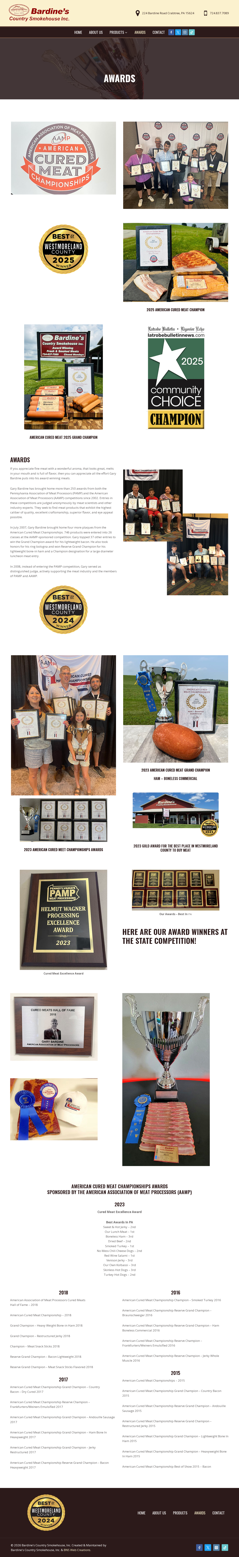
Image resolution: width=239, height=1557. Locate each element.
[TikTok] (192, 32)
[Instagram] (185, 32)
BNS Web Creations (77, 1550)
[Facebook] (171, 32)
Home (78, 32)
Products (180, 1512)
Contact (159, 32)
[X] (178, 32)
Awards (140, 32)
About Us (96, 32)
